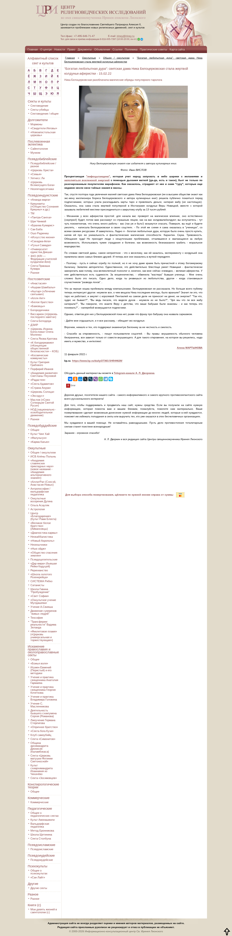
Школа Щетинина (41, 834)
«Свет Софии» (39, 595)
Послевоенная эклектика (39, 143)
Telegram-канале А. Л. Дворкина (134, 373)
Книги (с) (34, 905)
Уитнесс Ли (37, 178)
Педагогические (40, 808)
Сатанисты (37, 585)
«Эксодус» (37, 395)
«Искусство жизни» (42, 237)
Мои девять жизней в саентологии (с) (43, 911)
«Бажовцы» (37, 306)
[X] (85, 379)
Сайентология (39, 148)
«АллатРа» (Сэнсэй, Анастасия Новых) (43, 483)
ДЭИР (34, 324)
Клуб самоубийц (40, 734)
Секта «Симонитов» (42, 738)
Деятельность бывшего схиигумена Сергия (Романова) (43, 713)
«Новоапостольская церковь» (42, 134)
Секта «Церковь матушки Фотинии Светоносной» (41, 758)
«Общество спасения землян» (43, 554)
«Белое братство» (41, 302)
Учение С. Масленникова (39, 705)
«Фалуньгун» (38, 437)
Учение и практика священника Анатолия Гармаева (44, 680)
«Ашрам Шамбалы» (42, 287)
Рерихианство (39, 570)
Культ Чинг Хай (39, 433)
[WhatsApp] (100, 379)
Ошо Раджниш (39, 233)
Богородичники (39, 310)
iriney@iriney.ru (125, 36)
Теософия (36, 617)
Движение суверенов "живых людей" (43, 612)
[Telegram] (105, 379)
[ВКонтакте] (70, 379)
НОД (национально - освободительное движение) (43, 412)
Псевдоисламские (41, 845)
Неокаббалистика (41, 536)
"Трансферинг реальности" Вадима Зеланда (43, 624)
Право (71, 49)
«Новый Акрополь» (42, 540)
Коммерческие (38, 798)
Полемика (131, 49)
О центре (46, 49)
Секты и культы (39, 101)
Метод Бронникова (42, 830)
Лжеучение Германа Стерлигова (42, 722)
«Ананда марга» (40, 199)
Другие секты (38, 888)
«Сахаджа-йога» (40, 241)
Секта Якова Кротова (43, 338)
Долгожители (38, 120)
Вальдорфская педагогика (39, 825)
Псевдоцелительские (43, 559)
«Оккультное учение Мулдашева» (43, 601)
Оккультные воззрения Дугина (41, 500)
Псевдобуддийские (42, 425)
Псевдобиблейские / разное (43, 165)
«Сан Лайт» (37, 877)
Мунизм (35, 152)
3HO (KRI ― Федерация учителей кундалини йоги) (43, 258)
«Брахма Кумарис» (42, 225)
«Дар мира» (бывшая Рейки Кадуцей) (43, 565)
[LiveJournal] (90, 379)
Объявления (102, 49)
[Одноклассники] (75, 379)
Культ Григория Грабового (39, 364)
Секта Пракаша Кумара (40, 267)
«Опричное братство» (44, 727)
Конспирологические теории (43, 786)
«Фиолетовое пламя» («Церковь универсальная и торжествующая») (43, 636)
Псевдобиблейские (42, 159)
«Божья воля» (39, 663)
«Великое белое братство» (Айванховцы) (40, 525)
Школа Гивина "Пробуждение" (39, 591)
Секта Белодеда (40, 320)
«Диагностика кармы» (43, 532)
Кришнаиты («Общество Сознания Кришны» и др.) (44, 206)
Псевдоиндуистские (43, 195)
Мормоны (36, 124)
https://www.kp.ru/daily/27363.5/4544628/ (97, 360)
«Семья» (36, 174)
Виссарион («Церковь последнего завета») (43, 315)
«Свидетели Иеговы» (43, 128)
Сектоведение (39, 105)
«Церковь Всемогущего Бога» (42, 184)
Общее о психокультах (38, 872)
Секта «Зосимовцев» (43, 777)
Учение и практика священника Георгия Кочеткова (43, 689)
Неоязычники (38, 544)
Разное (34, 272)
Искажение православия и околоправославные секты (43, 651)
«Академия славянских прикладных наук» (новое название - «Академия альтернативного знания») (41, 469)
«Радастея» (37, 379)
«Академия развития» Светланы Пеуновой (44, 374)
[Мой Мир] (80, 379)
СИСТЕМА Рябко (41, 581)
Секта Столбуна (40, 838)
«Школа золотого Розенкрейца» (41, 576)
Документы (85, 49)
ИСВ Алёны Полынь (43, 456)
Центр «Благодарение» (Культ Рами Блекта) (43, 516)
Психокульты (37, 866)
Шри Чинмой (38, 221)
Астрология (37, 509)
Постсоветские (39, 279)
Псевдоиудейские (41, 855)
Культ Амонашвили (42, 819)
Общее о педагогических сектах (44, 814)
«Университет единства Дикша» (41, 251)
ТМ (32, 213)
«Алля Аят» (37, 298)
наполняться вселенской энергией (87, 180)
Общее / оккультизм (43, 452)
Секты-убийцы (39, 109)
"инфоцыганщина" (98, 176)
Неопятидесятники (42, 188)
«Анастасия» (38, 283)
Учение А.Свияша (41, 606)
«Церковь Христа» (41, 170)
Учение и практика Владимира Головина (43, 698)
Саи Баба (36, 229)
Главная (33, 49)
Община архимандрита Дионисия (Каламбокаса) (39, 747)
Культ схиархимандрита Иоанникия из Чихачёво (41, 770)
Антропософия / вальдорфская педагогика (40, 491)
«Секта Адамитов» (42, 383)
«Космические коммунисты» (39, 357)
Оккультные (37, 448)
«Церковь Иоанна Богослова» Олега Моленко (41, 331)
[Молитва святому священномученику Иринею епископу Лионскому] (169, 23)
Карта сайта (177, 49)
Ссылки (117, 49)
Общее (34, 429)
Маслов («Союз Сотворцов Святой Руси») (42, 402)
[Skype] (111, 379)
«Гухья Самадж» (40, 245)
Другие (33, 884)
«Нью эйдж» (38, 548)
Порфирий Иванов (41, 368)
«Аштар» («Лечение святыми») (42, 293)
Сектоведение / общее (44, 113)
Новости (59, 49)
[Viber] (95, 379)
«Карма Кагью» (39, 441)
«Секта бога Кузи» (41, 730)
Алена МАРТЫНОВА (189, 347)
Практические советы (153, 49)
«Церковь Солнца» (42, 391)
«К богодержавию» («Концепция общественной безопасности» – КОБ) (44, 347)
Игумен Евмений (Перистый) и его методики (40, 670)
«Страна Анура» (40, 387)
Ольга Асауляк (39, 505)
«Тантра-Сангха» (40, 217)
